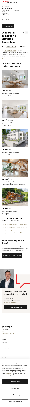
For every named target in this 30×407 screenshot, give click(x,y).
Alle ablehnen (15, 388)
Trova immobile (8, 26)
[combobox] (14, 14)
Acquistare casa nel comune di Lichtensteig (15, 233)
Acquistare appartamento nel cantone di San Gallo (15, 227)
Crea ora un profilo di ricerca (12, 255)
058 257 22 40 (6, 331)
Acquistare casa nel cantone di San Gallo (15, 224)
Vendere (4, 345)
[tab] (23, 32)
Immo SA (4, 357)
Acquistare (4, 342)
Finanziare (4, 354)
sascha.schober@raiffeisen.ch (11, 302)
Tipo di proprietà (5, 6)
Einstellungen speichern (15, 401)
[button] (27, 2)
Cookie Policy (9, 373)
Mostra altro (5, 59)
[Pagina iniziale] (2, 46)
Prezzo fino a (5, 19)
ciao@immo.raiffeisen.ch (8, 333)
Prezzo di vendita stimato (8, 349)
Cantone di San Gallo (10, 50)
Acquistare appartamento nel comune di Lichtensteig (15, 230)
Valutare (4, 339)
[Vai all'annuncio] (15, 79)
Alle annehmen (15, 381)
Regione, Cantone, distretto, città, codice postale (10, 11)
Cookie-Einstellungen (15, 395)
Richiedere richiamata (15, 307)
